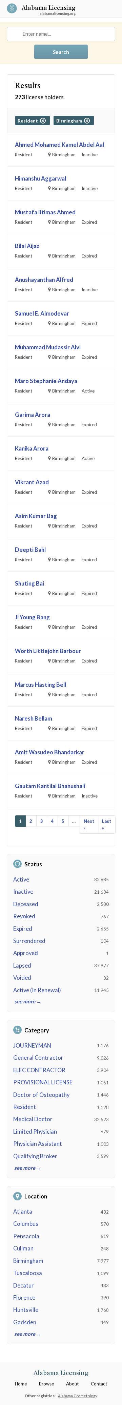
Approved (25, 953)
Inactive (23, 891)
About (72, 1383)
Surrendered (29, 941)
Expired (22, 928)
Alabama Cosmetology (77, 1395)
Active (21, 879)
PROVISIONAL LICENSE (43, 1082)
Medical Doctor (33, 1119)
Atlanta (22, 1211)
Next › (89, 824)
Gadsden (24, 1322)
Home (21, 1383)
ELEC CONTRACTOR (39, 1070)
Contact (99, 1383)
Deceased (25, 904)
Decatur (23, 1285)
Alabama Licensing (49, 8)
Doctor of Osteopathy (41, 1094)
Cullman (23, 1248)
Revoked (24, 916)
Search (61, 52)
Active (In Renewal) (37, 990)
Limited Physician (35, 1131)
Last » (106, 824)
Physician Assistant (37, 1143)
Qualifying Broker (35, 1156)
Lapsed (22, 965)
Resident (24, 1107)
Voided (22, 977)
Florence (24, 1297)
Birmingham (28, 1261)
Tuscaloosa (27, 1273)
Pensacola (26, 1236)
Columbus (25, 1223)
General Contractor (38, 1057)
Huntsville (25, 1309)
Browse (46, 1383)
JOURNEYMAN (32, 1045)
